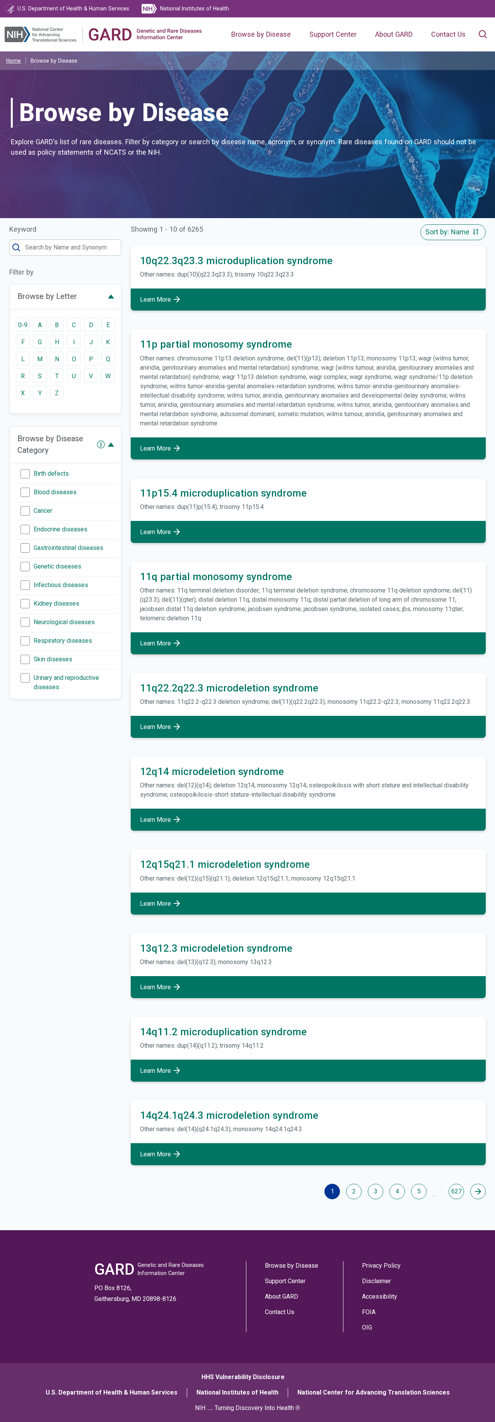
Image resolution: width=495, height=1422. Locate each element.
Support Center (333, 34)
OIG (367, 1327)
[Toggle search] (482, 34)
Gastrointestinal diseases (68, 548)
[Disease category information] (101, 444)
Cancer (43, 510)
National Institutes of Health (237, 1392)
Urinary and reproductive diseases (66, 682)
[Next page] (478, 1191)
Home (13, 61)
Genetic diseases (57, 566)
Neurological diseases (64, 622)
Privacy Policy (381, 1265)
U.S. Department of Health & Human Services (112, 1392)
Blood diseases (55, 492)
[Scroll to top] (475, 1402)
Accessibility (379, 1296)
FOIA (369, 1312)
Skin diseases (53, 659)
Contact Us (448, 34)
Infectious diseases (61, 585)
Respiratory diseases (63, 640)
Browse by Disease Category (50, 444)
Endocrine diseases (60, 529)
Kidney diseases (56, 603)
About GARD (394, 34)
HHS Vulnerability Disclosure (243, 1377)
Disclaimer (376, 1281)
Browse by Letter (47, 296)
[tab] (65, 296)
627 (456, 1191)
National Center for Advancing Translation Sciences (373, 1392)
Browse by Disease (261, 34)
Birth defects (51, 473)
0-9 (22, 325)
